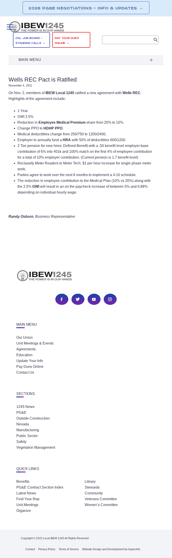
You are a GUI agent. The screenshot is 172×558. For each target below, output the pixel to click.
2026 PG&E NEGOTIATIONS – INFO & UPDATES (85, 8)
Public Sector (27, 436)
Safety (21, 442)
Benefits (22, 481)
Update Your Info (29, 361)
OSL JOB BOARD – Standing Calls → (30, 40)
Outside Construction (33, 418)
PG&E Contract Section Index (39, 487)
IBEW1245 (86, 27)
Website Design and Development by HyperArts (111, 549)
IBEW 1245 (86, 276)
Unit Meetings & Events (35, 343)
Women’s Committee (101, 505)
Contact (30, 549)
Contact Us (25, 372)
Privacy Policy (46, 549)
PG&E (21, 412)
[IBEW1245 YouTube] (94, 300)
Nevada (22, 424)
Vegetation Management (35, 447)
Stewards (92, 487)
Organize (23, 511)
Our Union (24, 337)
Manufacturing (27, 430)
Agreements (26, 349)
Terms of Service (69, 549)
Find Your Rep (27, 499)
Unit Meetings (27, 505)
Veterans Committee (101, 499)
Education (24, 355)
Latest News (26, 493)
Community (94, 493)
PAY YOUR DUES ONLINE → (67, 40)
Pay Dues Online (29, 366)
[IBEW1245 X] (77, 300)
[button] (86, 60)
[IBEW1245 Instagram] (110, 300)
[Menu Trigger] (9, 27)
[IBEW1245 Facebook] (61, 300)
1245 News (25, 407)
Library (90, 481)
